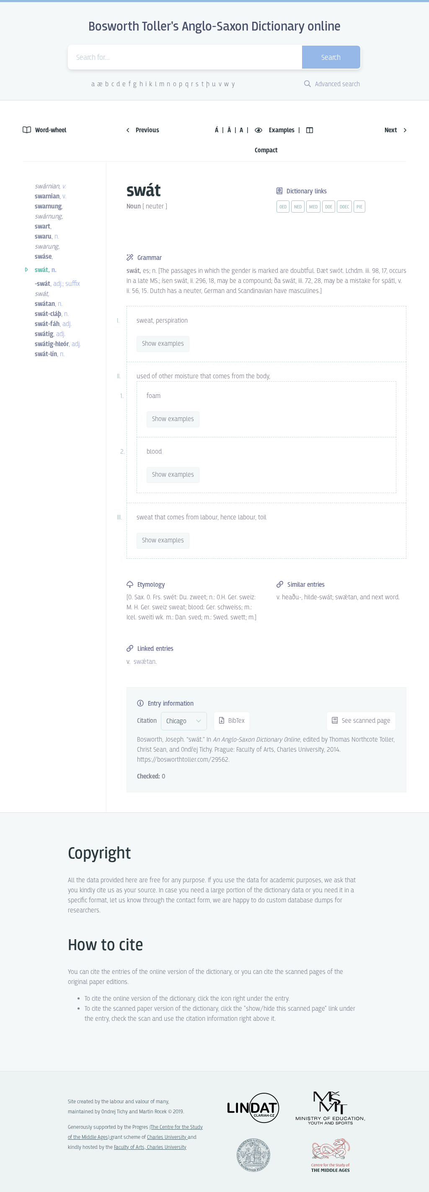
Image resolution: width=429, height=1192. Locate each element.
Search (331, 58)
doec (344, 207)
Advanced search (336, 84)
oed (283, 207)
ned (298, 207)
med (313, 207)
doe (328, 207)
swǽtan (144, 662)
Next (392, 130)
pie (359, 207)
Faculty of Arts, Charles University (150, 1147)
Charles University (167, 1137)
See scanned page (365, 721)
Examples (281, 130)
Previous (146, 130)
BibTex (236, 721)
